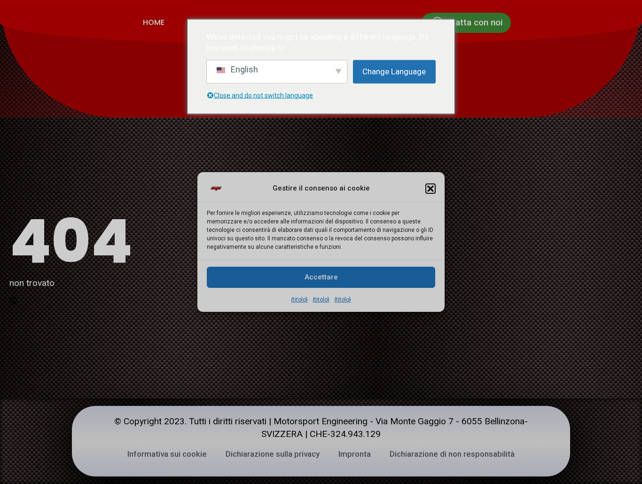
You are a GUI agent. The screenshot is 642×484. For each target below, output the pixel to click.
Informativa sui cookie (167, 454)
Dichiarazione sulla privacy (273, 454)
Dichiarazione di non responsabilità (452, 454)
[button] (430, 188)
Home (153, 22)
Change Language (394, 71)
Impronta (354, 454)
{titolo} (299, 299)
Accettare (321, 277)
